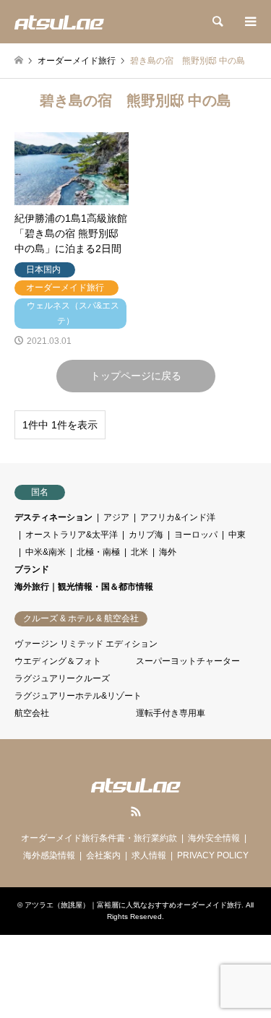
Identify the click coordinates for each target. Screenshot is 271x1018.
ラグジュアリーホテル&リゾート (78, 696)
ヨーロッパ (196, 535)
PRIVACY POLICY (213, 855)
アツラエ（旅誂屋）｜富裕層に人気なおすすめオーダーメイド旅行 (133, 905)
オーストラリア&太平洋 (71, 535)
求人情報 (149, 855)
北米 (139, 552)
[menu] (249, 21)
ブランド (31, 569)
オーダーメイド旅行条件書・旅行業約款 (99, 838)
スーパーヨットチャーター (188, 661)
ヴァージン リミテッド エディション (86, 644)
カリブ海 (146, 535)
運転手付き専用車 (170, 713)
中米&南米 (45, 552)
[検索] (216, 21)
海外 (167, 552)
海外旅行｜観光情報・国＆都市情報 (83, 587)
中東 (237, 535)
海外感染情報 (49, 855)
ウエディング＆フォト (57, 661)
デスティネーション (53, 517)
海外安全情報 (214, 838)
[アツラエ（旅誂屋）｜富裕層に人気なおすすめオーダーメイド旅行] (59, 22)
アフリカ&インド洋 (177, 517)
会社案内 (103, 855)
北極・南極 (98, 552)
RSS (136, 811)
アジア (116, 517)
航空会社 (31, 713)
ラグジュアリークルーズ (62, 678)
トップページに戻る (135, 375)
